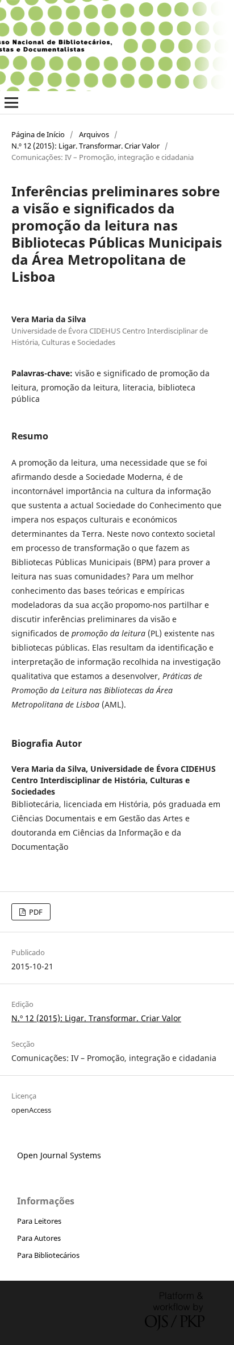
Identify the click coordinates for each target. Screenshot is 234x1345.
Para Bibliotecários (48, 1255)
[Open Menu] (11, 102)
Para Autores (39, 1238)
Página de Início (38, 134)
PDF (35, 912)
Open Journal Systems (59, 1155)
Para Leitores (39, 1221)
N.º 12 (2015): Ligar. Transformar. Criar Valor (85, 146)
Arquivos (94, 134)
